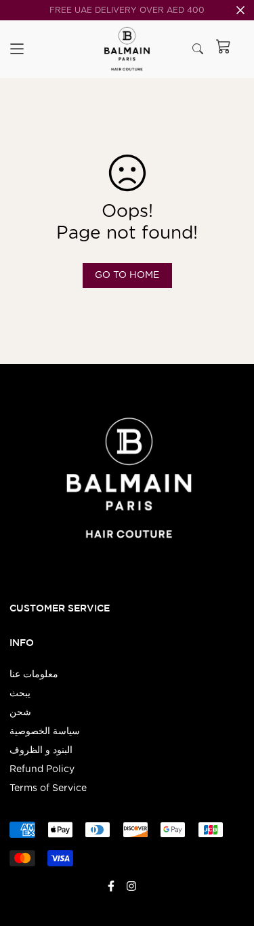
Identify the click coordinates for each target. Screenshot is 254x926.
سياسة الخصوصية (44, 731)
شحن (20, 712)
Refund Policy (42, 769)
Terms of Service (48, 788)
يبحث (19, 693)
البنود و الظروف (40, 750)
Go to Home (127, 275)
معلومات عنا (33, 674)
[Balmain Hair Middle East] (127, 49)
